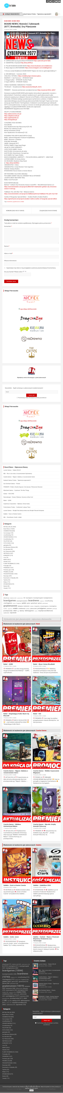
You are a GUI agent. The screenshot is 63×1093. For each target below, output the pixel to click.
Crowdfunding (7, 539)
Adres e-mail (8, 253)
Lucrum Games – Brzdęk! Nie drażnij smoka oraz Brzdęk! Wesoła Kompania (23, 510)
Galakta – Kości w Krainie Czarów (12, 514)
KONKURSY (6, 555)
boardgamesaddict (22, 601)
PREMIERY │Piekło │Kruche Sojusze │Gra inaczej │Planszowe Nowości (22, 487)
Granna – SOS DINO (8, 493)
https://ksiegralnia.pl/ (10, 119)
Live (4, 557)
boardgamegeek (38, 598)
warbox (36, 610)
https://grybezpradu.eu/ (11, 117)
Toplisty (5, 580)
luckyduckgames (44, 606)
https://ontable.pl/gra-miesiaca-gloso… (30, 76)
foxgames (18, 603)
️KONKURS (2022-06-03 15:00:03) (15, 210)
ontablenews (22, 608)
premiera (49, 608)
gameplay (6, 545)
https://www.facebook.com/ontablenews (39, 66)
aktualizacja (6, 598)
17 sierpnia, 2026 (7, 828)
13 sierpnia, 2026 (7, 939)
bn (24, 598)
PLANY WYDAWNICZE (9, 563)
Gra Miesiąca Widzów (9, 547)
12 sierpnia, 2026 (37, 716)
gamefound (34, 603)
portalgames (41, 608)
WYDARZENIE (7, 584)
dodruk (14, 603)
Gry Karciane (6, 549)
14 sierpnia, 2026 (37, 828)
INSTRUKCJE (7, 553)
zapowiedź (13, 613)
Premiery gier (7, 570)
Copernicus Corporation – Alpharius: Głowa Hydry (16, 504)
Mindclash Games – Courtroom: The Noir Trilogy (16, 490)
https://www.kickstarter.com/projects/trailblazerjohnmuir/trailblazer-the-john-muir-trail (30, 194)
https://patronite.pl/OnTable (42, 61)
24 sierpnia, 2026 (7, 774)
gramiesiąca (45, 603)
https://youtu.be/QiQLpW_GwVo (32, 87)
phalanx (28, 608)
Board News (7, 21)
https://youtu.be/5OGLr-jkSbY (46, 90)
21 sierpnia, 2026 (7, 666)
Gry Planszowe (7, 551)
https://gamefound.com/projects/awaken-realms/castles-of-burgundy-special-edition (30, 199)
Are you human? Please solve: (13, 272)
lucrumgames (53, 606)
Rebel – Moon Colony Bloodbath (44, 664)
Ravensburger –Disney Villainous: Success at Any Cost (18, 497)
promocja (54, 608)
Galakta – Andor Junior (11, 937)
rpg (18, 610)
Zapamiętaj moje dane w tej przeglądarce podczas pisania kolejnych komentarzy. (31, 268)
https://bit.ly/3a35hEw (12, 163)
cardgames (42, 601)
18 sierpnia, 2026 (37, 774)
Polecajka (6, 565)
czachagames (7, 603)
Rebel (38, 624)
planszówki (33, 608)
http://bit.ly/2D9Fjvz (27, 63)
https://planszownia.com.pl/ (12, 114)
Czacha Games (41, 730)
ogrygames (10, 608)
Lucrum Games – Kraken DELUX (12, 470)
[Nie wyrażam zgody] (61, 1089)
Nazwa (6, 246)
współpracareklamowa (45, 611)
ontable (15, 29)
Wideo (18, 21)
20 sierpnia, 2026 (37, 666)
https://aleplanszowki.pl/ (11, 116)
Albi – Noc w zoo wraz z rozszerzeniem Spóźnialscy (17, 473)
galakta (24, 603)
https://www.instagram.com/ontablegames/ (38, 68)
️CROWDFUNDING (8, 537)
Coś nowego (6, 533)
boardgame (29, 598)
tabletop (22, 611)
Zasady (5, 588)
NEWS (5, 559)
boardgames (9, 600)
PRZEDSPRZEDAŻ (8, 574)
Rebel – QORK (7, 500)
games (40, 603)
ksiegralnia (37, 606)
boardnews (10, 201)
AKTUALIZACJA (7, 527)
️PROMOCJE (6, 572)
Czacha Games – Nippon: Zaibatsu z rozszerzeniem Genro (19, 477)
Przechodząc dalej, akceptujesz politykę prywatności (32, 397)
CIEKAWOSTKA (7, 531)
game (28, 603)
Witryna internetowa (10, 260)
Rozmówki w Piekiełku (9, 578)
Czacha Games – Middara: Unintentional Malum (12, 825)
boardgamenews (47, 598)
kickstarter (27, 606)
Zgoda (31, 1090)
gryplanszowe (16, 201)
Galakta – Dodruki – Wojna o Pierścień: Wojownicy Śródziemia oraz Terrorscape (46, 939)
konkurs (32, 606)
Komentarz (8, 226)
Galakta (38, 845)
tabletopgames (29, 611)
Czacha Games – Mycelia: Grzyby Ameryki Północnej (44, 825)
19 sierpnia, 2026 (7, 717)
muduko (5, 608)
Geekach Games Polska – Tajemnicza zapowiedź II (17, 480)
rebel (15, 611)
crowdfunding (7, 535)
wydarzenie (6, 612)
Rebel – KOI (37, 714)
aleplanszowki (13, 598)
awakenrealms (20, 598)
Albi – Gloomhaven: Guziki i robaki (12, 517)
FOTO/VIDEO (7, 543)
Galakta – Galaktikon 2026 (42, 885)
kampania (20, 606)
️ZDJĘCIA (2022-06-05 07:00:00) (48, 210)
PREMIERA (6, 567)
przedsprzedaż (8, 611)
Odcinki (14, 21)
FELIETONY (6, 541)
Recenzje (5, 576)
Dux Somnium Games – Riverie (38, 14)
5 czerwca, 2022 (8, 29)
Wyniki (5, 586)
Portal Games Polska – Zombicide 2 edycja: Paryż (16, 507)
